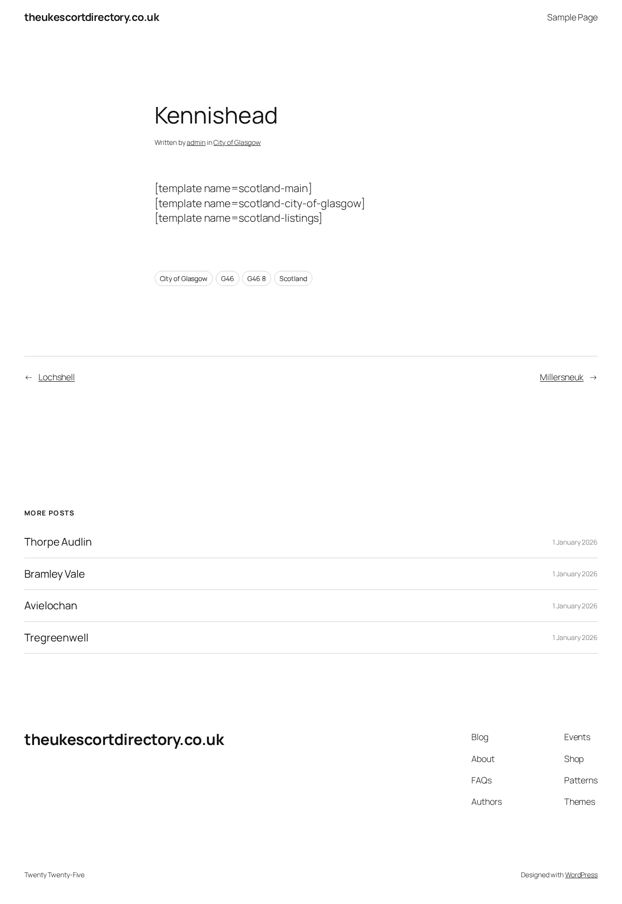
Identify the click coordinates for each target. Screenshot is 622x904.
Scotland (293, 278)
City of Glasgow (237, 142)
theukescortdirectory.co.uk (91, 17)
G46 (227, 278)
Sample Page (572, 17)
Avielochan (50, 605)
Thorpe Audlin (58, 542)
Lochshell (56, 377)
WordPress (581, 874)
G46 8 (256, 278)
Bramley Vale (54, 574)
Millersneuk (562, 377)
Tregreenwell (56, 637)
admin (196, 142)
